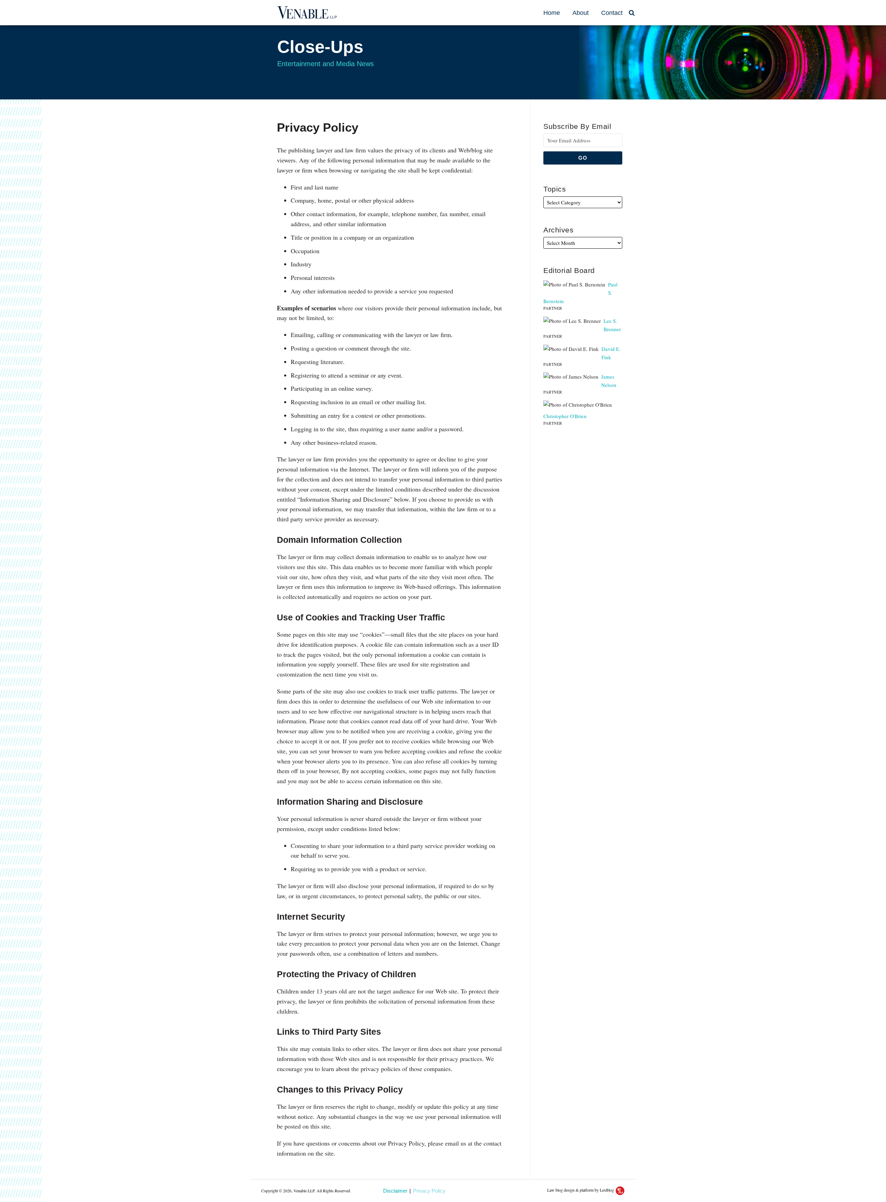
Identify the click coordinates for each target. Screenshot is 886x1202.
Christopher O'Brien (565, 416)
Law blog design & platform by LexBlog (581, 1190)
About (580, 12)
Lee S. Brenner (612, 325)
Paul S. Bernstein (580, 292)
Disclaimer (395, 1191)
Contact (612, 12)
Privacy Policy (429, 1191)
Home (551, 12)
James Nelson (608, 380)
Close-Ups (320, 46)
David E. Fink (611, 353)
